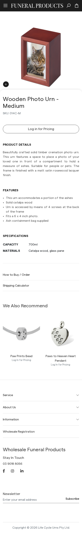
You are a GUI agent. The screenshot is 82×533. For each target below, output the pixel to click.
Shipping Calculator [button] (16, 285)
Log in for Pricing (41, 129)
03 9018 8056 (12, 463)
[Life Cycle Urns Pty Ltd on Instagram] (12, 471)
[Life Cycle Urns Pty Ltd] (37, 5)
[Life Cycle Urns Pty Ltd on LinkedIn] (21, 471)
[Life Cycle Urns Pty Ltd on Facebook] (4, 471)
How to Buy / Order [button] (16, 274)
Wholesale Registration (19, 431)
